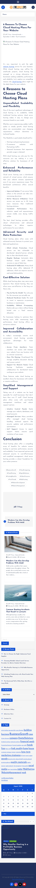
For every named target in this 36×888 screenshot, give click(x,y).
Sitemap (6, 705)
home (25, 748)
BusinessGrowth (11, 470)
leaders (14, 752)
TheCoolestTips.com (18, 879)
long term (25, 752)
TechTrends (12, 479)
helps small (8, 748)
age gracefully (11, 730)
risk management (17, 765)
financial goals (27, 742)
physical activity (12, 759)
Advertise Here (8, 714)
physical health (19, 759)
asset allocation (19, 730)
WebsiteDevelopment (18, 482)
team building (13, 769)
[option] (18, 841)
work (24, 773)
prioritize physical (27, 759)
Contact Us (7, 718)
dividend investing (5, 741)
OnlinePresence (25, 476)
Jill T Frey (8, 34)
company (14, 738)
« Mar (4, 814)
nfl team (23, 755)
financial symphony (16, 745)
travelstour (4, 780)
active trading (4, 730)
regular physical (9, 765)
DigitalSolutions (24, 473)
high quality (17, 748)
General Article (16, 34)
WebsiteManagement (18, 486)
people (4, 759)
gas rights (24, 745)
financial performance (6, 745)
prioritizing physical (6, 762)
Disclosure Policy (9, 709)
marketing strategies (11, 755)
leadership (18, 752)
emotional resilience (15, 741)
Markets (6, 841)
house (31, 748)
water (20, 769)
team (8, 769)
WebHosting (24, 479)
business (5, 734)
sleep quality (25, 765)
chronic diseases (5, 738)
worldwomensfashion (7, 778)
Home (5, 14)
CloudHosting (12, 473)
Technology (13, 841)
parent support (28, 755)
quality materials (19, 762)
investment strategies (6, 752)
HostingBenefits (12, 476)
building (28, 730)
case (31, 734)
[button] (30, 821)
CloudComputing (25, 470)
